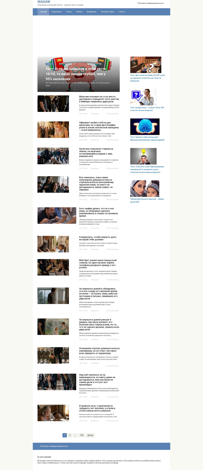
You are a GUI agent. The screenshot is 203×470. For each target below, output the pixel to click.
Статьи (122, 12)
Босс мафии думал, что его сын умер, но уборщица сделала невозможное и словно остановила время (98, 212)
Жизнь (79, 12)
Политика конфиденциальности (151, 3)
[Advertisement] (101, 33)
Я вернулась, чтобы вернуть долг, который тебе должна (98, 238)
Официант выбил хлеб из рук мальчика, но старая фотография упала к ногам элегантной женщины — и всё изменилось (99, 126)
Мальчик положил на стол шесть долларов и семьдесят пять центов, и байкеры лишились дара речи (99, 99)
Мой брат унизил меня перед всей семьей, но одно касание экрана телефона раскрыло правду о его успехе (98, 264)
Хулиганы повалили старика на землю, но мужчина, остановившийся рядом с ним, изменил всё (96, 152)
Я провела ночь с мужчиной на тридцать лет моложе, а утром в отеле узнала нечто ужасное (97, 408)
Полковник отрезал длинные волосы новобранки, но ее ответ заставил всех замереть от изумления (99, 351)
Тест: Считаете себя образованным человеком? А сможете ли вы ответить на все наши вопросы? (147, 169)
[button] (74, 89)
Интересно (91, 12)
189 (81, 435)
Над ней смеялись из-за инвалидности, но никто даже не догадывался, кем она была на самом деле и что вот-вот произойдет (97, 379)
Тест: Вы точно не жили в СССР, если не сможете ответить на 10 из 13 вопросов (147, 78)
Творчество (56, 12)
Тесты (69, 12)
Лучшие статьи (107, 12)
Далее (90, 435)
